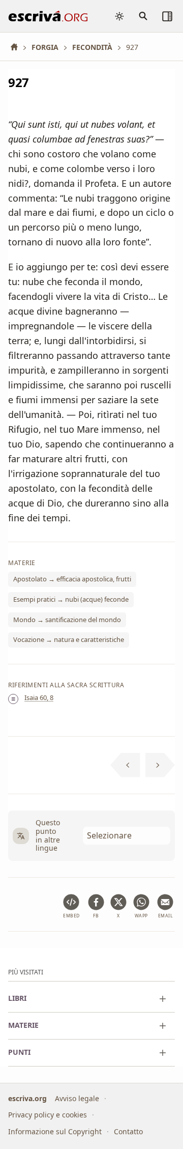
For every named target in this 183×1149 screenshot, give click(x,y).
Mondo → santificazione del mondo (67, 619)
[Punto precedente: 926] (125, 765)
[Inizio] (17, 47)
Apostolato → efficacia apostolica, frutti (72, 578)
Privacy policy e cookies (47, 1114)
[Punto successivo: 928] (160, 765)
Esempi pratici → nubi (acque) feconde (71, 599)
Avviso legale (77, 1098)
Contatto (128, 1131)
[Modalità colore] (119, 16)
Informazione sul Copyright (55, 1131)
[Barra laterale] (167, 16)
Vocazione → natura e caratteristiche (68, 639)
